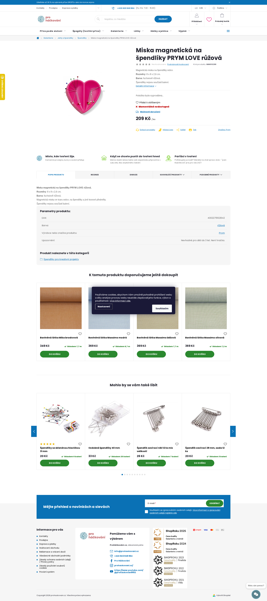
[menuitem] (53, 31)
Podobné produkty (209, 175)
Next (233, 431)
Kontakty (40, 8)
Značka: (224, 129)
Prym (222, 233)
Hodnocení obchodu (49, 548)
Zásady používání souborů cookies (52, 566)
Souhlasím (162, 308)
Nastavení (104, 306)
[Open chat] (256, 594)
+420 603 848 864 (123, 556)
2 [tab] (124, 474)
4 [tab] (129, 474)
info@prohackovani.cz (126, 551)
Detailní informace (145, 86)
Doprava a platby (70, 8)
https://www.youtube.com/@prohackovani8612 (128, 571)
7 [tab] (137, 474)
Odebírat (214, 503)
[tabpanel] (61, 322)
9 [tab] (142, 474)
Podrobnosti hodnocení (178, 64)
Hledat (163, 19)
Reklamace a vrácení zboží (52, 551)
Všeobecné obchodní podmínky (55, 555)
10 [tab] (144, 474)
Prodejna (53, 8)
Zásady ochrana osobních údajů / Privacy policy (55, 560)
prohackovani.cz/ (123, 565)
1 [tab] (122, 474)
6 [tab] (134, 474)
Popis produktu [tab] (56, 175)
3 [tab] (127, 474)
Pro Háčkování (122, 560)
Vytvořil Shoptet (223, 595)
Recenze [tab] (95, 175)
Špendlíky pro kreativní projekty (61, 259)
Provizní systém (47, 571)
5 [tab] (132, 474)
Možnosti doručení (150, 111)
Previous (34, 431)
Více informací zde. (120, 300)
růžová (221, 225)
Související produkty (171, 175)
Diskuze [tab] (133, 175)
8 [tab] (139, 474)
